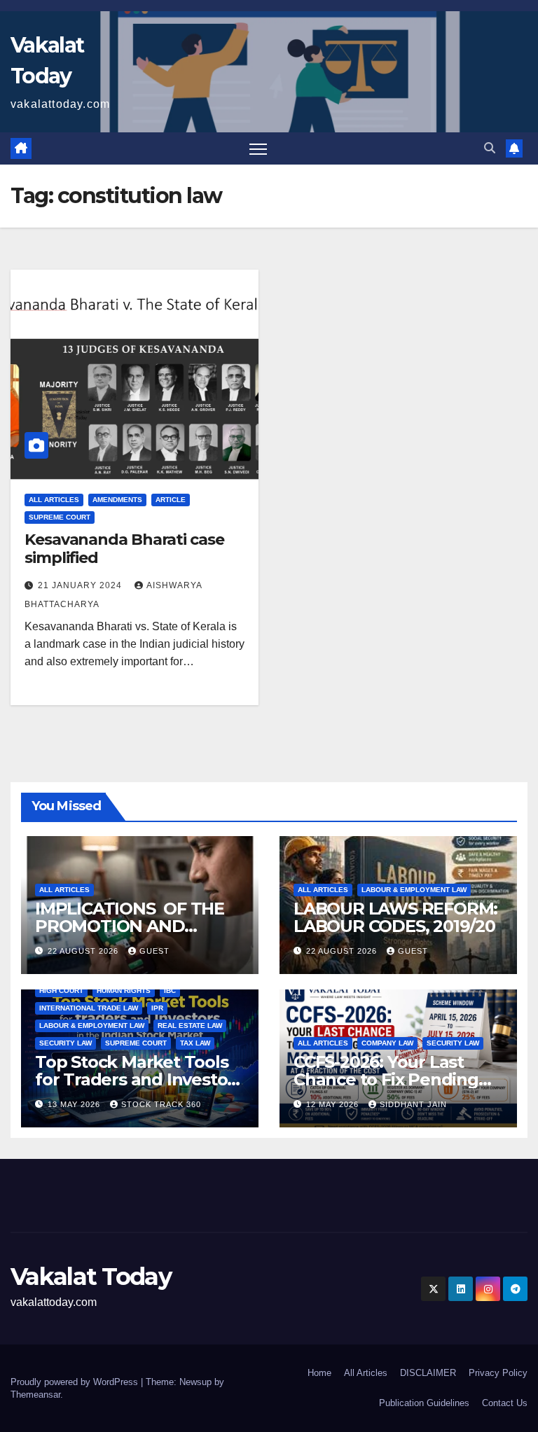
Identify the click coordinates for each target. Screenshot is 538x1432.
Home (319, 1373)
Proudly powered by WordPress (76, 1382)
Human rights (124, 990)
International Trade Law (88, 1008)
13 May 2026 (75, 1104)
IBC (170, 990)
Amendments (117, 499)
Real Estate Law (190, 1025)
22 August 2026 (84, 951)
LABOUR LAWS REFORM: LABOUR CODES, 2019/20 (395, 917)
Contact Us (504, 1403)
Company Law (387, 1043)
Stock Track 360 (161, 1104)
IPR (157, 1008)
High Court (61, 990)
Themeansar (35, 1394)
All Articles (54, 499)
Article (171, 499)
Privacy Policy (498, 1373)
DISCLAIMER (428, 1373)
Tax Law (195, 1043)
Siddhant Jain (413, 1104)
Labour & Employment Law (414, 890)
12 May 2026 (333, 1104)
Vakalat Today (91, 1276)
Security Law (65, 1043)
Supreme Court (59, 517)
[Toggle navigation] (258, 149)
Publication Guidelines (424, 1403)
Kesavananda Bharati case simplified (124, 548)
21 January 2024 (81, 585)
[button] (489, 148)
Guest (154, 951)
